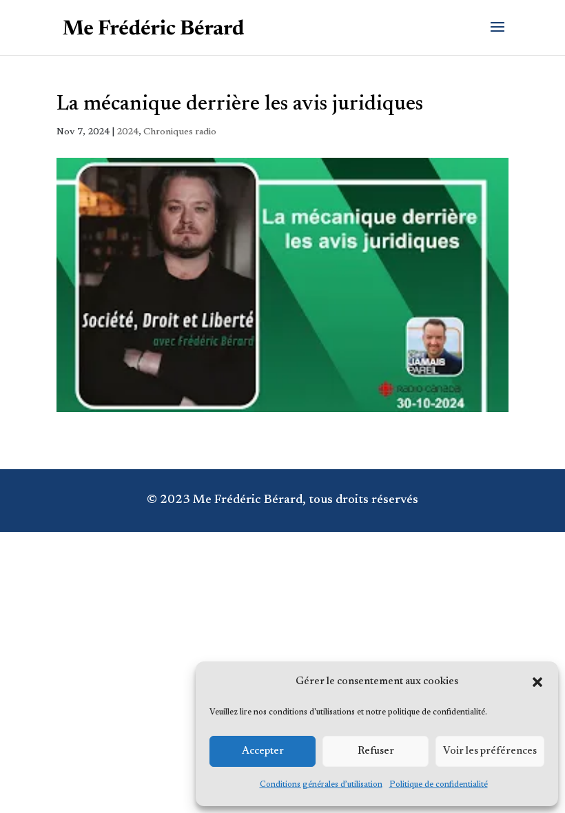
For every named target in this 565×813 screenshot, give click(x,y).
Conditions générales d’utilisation (321, 785)
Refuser (376, 751)
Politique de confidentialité (438, 785)
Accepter (263, 751)
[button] (537, 682)
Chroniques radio (179, 132)
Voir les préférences (490, 751)
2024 (127, 132)
